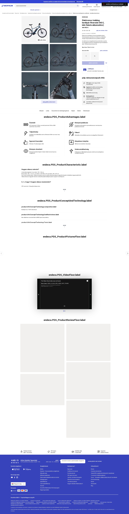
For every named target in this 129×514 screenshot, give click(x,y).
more (64, 189)
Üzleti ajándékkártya (45, 483)
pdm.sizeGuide (104, 50)
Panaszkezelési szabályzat (64, 502)
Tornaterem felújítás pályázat (98, 475)
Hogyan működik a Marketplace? (75, 483)
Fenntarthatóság (95, 479)
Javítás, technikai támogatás (74, 477)
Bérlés (41, 469)
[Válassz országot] (18, 484)
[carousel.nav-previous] (38, 294)
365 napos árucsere (72, 475)
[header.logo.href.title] (7, 6)
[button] (64, 117)
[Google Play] (28, 469)
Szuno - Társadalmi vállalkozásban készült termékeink (104, 477)
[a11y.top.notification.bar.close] (109, 1)
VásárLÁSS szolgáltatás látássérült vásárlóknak (102, 473)
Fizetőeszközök (71, 473)
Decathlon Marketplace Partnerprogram (49, 487)
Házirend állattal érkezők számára (32, 503)
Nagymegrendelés (44, 489)
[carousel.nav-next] (90, 294)
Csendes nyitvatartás (96, 471)
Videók (79, 111)
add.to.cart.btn (93, 63)
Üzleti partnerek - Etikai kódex (106, 502)
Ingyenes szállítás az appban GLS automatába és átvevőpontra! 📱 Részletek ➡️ (63, 1)
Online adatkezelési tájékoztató (49, 500)
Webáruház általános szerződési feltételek (19, 500)
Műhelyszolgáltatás (45, 475)
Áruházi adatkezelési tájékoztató (64, 500)
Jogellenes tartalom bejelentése (48, 503)
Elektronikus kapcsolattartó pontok (64, 503)
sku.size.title (85, 50)
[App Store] (16, 469)
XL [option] (94, 56)
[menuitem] (35, 10)
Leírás (47, 111)
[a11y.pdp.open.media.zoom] (35, 29)
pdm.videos (43, 40)
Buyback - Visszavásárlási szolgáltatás (49, 471)
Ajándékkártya (43, 481)
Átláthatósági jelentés (99, 503)
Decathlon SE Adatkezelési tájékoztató (80, 502)
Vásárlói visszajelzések (35, 500)
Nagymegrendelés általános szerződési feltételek (46, 502)
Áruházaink (93, 483)
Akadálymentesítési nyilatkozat (17, 505)
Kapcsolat (69, 469)
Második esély (43, 473)
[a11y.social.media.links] (12, 477)
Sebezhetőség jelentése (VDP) (79, 503)
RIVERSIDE (85, 17)
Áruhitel (42, 485)
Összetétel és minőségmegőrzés (60, 111)
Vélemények (86, 111)
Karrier (92, 481)
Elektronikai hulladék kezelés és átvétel (49, 477)
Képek (73, 111)
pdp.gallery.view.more (49, 102)
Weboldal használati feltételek (17, 503)
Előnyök (41, 111)
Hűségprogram (43, 479)
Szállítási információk (72, 471)
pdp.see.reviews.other (102, 30)
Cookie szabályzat (94, 502)
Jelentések (90, 503)
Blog (92, 485)
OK (64, 306)
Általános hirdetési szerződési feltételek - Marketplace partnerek (86, 500)
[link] (95, 461)
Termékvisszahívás (72, 481)
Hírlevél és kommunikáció (73, 479)
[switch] (106, 63)
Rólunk (92, 469)
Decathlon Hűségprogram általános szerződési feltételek (22, 502)
